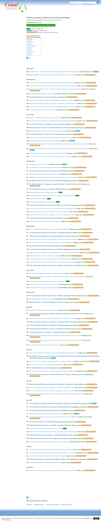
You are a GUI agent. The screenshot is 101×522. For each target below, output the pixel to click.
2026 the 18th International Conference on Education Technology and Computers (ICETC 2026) (53, 86)
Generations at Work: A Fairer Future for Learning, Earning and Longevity (47, 131)
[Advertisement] (7, 40)
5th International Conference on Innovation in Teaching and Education (51, 232)
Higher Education (39, 504)
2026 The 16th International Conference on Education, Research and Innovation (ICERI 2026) (52, 106)
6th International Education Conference (41, 246)
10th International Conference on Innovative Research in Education (50, 236)
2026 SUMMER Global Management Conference (41, 93)
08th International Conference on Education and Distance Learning (46, 413)
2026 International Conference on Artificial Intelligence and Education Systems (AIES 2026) (52, 262)
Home (22, 515)
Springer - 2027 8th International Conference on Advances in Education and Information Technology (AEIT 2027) (57, 276)
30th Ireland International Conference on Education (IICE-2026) (45, 140)
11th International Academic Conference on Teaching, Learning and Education (53, 296)
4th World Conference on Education (40, 368)
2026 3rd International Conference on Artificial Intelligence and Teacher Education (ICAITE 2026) (53, 239)
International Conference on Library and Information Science (44, 256)
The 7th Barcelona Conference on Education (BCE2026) (46, 171)
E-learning (29, 504)
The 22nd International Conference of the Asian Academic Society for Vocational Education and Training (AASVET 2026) (59, 148)
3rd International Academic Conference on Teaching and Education (50, 205)
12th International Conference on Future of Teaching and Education (50, 329)
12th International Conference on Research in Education (47, 325)
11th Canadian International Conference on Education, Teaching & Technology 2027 (55, 403)
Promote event (54, 515)
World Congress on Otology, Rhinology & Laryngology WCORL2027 (46, 364)
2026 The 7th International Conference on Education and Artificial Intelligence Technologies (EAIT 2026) (55, 89)
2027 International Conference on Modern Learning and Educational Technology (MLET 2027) (53, 470)
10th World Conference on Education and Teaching (42, 299)
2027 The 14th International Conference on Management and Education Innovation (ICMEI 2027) (53, 417)
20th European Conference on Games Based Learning (43, 110)
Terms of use (71, 515)
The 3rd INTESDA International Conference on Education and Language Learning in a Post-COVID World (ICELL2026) (59, 144)
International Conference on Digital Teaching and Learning (44, 287)
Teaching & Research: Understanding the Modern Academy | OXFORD (51, 459)
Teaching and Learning (52, 504)
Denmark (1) (30, 47)
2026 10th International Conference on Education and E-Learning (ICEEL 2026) (49, 211)
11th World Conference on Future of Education (44, 218)
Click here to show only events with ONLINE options (41, 25)
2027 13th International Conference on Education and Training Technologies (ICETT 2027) (52, 387)
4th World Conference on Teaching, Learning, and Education (48, 124)
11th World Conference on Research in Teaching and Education (49, 435)
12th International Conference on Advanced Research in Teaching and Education (49, 441)
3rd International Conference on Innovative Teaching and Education (50, 407)
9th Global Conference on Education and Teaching (45, 134)
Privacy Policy (86, 518)
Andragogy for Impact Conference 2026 (39, 164)
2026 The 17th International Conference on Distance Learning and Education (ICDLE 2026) (52, 82)
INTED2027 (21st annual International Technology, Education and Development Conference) (52, 318)
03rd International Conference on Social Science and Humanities (45, 167)
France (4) (29, 50)
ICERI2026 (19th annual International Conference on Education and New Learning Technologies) (53, 177)
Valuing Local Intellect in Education (38, 198)
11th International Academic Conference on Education (46, 249)
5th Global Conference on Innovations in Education (45, 180)
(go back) (39, 22)
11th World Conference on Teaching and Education (45, 422)
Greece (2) (29, 55)
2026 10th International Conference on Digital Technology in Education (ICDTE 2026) (50, 156)
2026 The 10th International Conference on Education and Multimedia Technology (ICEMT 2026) (53, 103)
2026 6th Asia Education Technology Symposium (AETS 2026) (45, 174)
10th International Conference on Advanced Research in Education (50, 128)
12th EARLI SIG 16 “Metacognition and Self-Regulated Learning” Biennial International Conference (54, 71)
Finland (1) (29, 49)
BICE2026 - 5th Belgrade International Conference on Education (45, 117)
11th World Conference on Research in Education (44, 332)
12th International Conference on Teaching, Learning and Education (50, 425)
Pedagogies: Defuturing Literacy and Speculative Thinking (43, 192)
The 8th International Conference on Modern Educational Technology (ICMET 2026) (50, 259)
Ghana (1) (29, 53)
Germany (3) (30, 52)
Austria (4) (29, 41)
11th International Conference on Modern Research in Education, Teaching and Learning (57, 314)
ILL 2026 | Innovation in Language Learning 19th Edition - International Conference (55, 184)
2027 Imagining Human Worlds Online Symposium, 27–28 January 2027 (47, 281)
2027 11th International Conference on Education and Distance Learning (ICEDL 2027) (51, 449)
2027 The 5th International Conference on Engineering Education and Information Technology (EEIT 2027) (56, 340)
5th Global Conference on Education (40, 97)
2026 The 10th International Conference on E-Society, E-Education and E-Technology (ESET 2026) (54, 252)
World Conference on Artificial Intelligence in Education (46, 302)
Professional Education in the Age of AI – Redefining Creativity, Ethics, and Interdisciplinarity (52, 195)
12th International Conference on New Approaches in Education (49, 438)
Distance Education (66, 504)
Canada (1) (30, 42)
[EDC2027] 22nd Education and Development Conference (43, 310)
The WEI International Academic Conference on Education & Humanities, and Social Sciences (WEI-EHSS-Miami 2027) (64, 357)
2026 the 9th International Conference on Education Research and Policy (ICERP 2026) (51, 242)
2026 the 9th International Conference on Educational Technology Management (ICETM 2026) (53, 121)
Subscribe (29, 515)
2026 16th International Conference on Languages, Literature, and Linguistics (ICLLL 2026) (52, 215)
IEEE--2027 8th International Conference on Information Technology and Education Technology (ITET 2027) (56, 394)
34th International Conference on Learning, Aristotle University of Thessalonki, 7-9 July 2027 (52, 453)
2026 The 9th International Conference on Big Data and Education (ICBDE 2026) (49, 229)
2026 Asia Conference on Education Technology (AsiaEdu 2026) (45, 221)
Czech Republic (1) (31, 45)
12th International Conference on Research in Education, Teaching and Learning (54, 384)
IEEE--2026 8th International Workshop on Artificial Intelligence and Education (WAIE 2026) (52, 100)
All (29, 58)
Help (78, 515)
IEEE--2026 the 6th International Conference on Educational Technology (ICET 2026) (50, 137)
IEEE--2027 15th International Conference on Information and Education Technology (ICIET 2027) (53, 353)
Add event (45, 515)
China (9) (29, 44)
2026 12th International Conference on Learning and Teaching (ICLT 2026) (48, 153)
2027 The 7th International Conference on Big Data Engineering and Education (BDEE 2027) (52, 371)
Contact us (63, 515)
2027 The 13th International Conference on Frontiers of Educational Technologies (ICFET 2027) (53, 431)
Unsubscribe (37, 515)
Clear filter (29, 39)
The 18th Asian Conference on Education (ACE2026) (45, 189)
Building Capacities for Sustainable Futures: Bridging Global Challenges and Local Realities (52, 75)
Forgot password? (87, 4)
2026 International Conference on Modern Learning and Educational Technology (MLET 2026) (53, 208)
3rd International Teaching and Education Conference (46, 410)
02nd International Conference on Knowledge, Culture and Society (45, 428)
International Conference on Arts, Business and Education (43, 284)
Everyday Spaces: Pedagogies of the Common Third (42, 202)
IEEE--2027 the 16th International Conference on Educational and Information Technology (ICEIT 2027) (55, 335)
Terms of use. (7, 519)
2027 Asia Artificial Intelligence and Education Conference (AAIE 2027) (47, 273)
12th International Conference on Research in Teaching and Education (51, 322)
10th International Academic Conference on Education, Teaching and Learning (53, 265)
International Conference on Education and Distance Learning (44, 345)
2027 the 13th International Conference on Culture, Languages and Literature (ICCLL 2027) (52, 390)
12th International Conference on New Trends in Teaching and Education (47, 456)
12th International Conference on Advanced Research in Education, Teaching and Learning (57, 374)
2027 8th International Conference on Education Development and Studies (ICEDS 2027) (51, 361)
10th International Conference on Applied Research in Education (45, 462)
